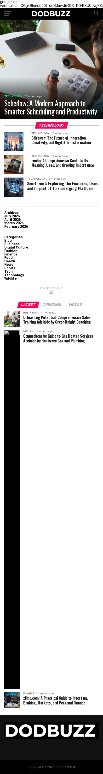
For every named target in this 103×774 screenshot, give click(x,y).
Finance (10, 254)
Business (12, 244)
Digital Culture (16, 247)
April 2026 (12, 220)
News (8, 265)
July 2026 (12, 216)
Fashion (10, 251)
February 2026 (16, 227)
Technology (14, 275)
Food (8, 258)
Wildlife (10, 278)
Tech (8, 272)
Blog (8, 240)
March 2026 (13, 223)
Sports (9, 268)
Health (9, 261)
